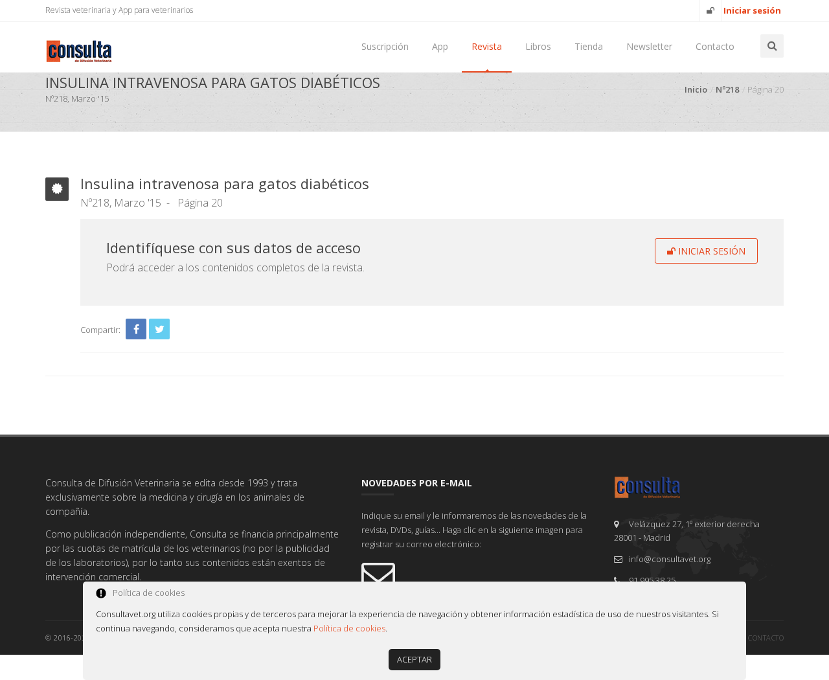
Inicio (696, 89)
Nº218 (727, 89)
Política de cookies (349, 628)
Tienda (588, 46)
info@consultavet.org (669, 559)
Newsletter (649, 46)
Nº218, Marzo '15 (120, 203)
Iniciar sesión (710, 251)
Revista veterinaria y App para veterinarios (119, 10)
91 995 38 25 (652, 580)
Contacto (715, 46)
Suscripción (385, 46)
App (440, 46)
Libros (538, 46)
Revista (486, 46)
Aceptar (414, 659)
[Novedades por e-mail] (478, 574)
